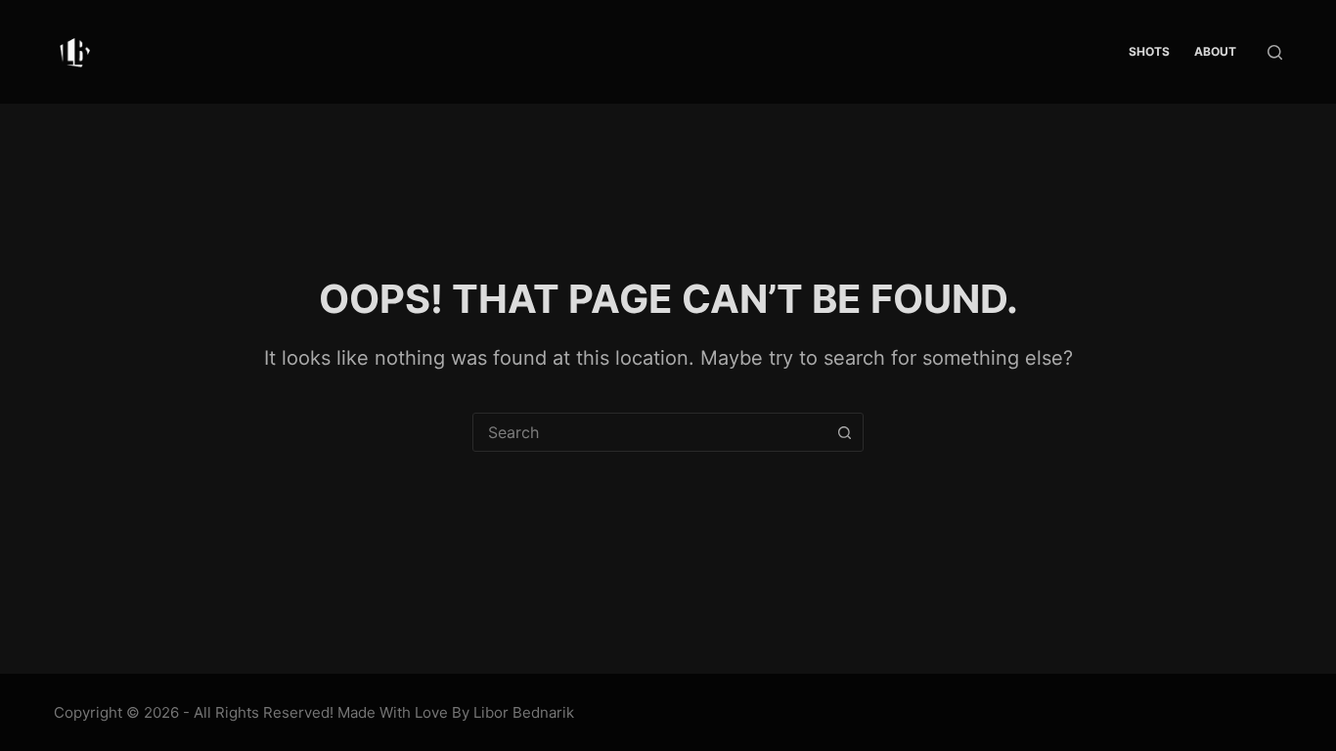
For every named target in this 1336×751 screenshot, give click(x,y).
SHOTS (1149, 51)
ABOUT (1215, 51)
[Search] (1275, 52)
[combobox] (649, 432)
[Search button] (844, 432)
